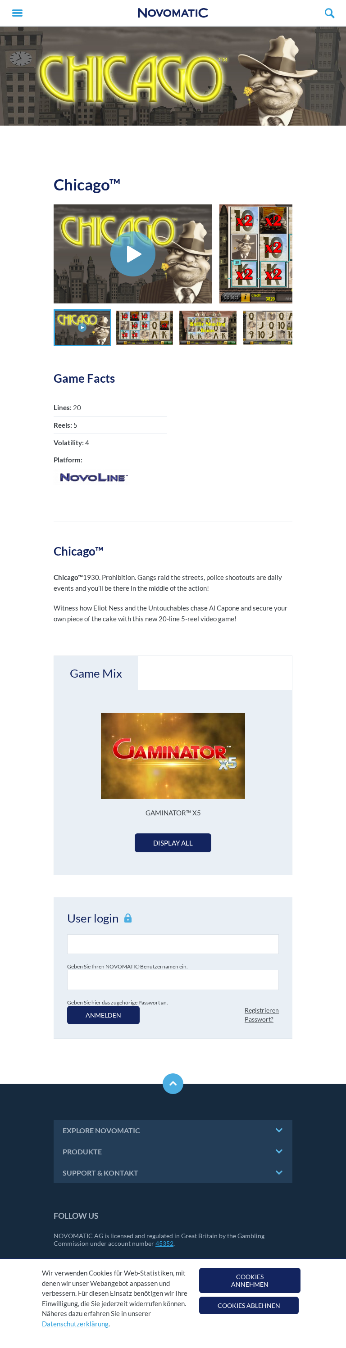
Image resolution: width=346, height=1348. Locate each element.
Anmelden (103, 1015)
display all (173, 843)
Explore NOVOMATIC (101, 1130)
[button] (82, 327)
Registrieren (262, 1010)
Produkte (82, 1151)
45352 (164, 1243)
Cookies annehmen (250, 1280)
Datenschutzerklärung (75, 1324)
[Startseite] (173, 13)
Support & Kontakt (100, 1172)
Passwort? (259, 1019)
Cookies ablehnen (249, 1305)
